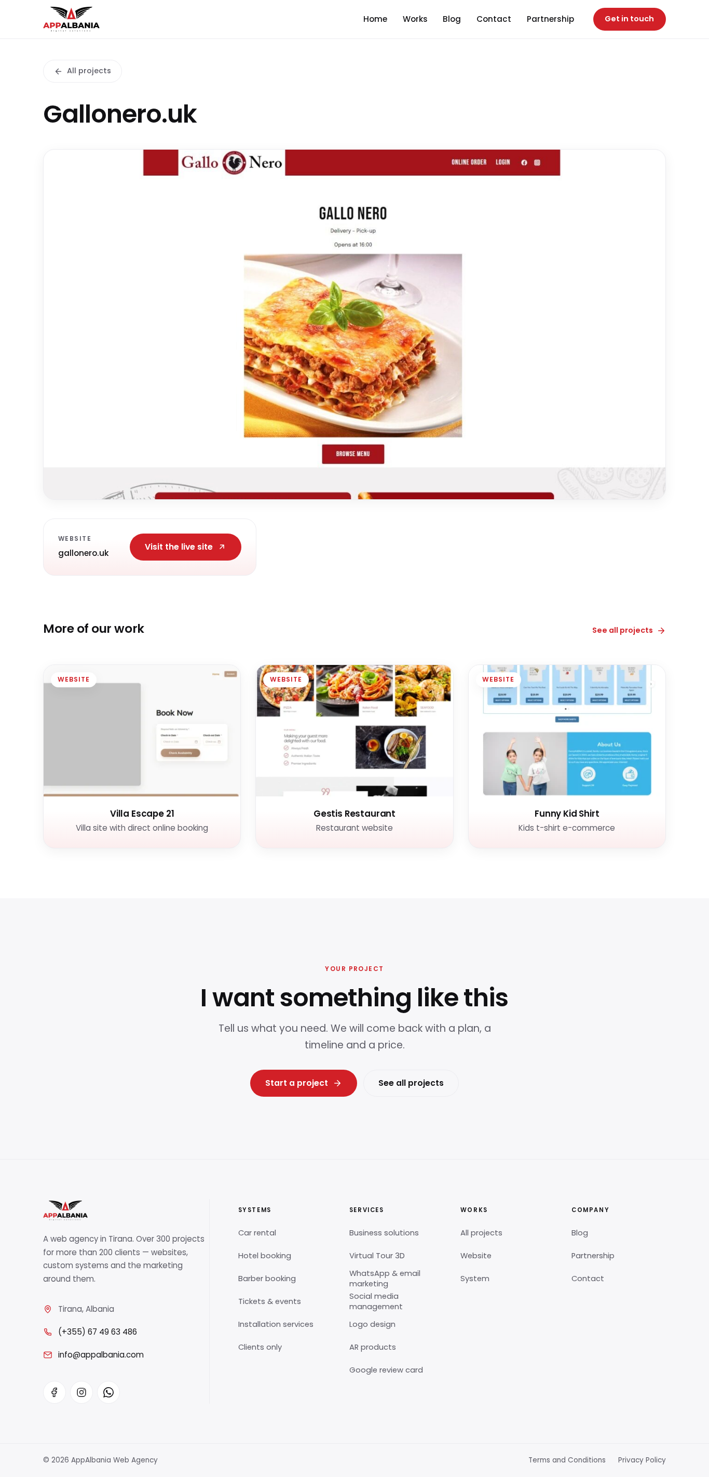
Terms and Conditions (567, 1460)
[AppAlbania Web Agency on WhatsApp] (108, 1392)
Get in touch (629, 19)
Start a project (296, 1082)
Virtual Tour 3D (377, 1255)
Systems (254, 1210)
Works (415, 19)
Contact (493, 19)
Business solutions (384, 1233)
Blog (452, 19)
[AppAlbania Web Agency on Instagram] (81, 1392)
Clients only (260, 1347)
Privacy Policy (642, 1460)
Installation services (275, 1324)
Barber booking (267, 1278)
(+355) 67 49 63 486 (97, 1331)
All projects (89, 70)
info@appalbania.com (101, 1354)
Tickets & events (269, 1301)
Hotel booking (264, 1255)
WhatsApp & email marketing (384, 1278)
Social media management (376, 1301)
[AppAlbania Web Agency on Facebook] (54, 1392)
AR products (372, 1347)
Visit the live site (179, 546)
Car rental (257, 1233)
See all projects (622, 630)
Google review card (386, 1370)
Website (476, 1255)
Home (375, 19)
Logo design (372, 1324)
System (474, 1278)
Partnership (550, 19)
